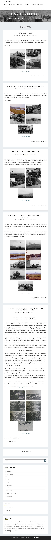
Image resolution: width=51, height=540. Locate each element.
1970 (15, 522)
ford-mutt (27, 522)
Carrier (24, 522)
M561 (10, 526)
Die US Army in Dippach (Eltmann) (25, 152)
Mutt (36, 526)
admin (26, 35)
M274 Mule (27, 4)
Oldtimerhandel (9, 490)
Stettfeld (36, 528)
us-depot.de (7, 1)
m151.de (7, 479)
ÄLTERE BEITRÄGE (26, 451)
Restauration (20, 528)
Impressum (8, 510)
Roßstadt (23, 528)
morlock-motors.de (10, 488)
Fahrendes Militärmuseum (11, 477)
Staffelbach (33, 528)
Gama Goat (33, 522)
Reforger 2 (43, 526)
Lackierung (14, 524)
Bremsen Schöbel (9, 474)
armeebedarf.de (9, 471)
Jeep (10, 524)
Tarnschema (40, 528)
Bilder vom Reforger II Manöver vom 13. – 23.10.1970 (25, 216)
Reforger (39, 526)
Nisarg (37, 537)
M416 (35, 524)
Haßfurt (6, 524)
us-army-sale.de (9, 496)
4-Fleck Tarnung (8, 522)
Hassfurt (43, 522)
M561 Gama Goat (12, 4)
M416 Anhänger (20, 4)
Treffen (43, 528)
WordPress (29, 537)
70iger (13, 522)
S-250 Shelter (40, 4)
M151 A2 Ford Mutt (30, 524)
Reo (9, 528)
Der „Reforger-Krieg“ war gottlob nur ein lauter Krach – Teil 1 (25, 308)
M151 (17, 524)
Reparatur (15, 528)
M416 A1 (38, 524)
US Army (8, 530)
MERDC (17, 526)
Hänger (8, 524)
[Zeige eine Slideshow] (25, 71)
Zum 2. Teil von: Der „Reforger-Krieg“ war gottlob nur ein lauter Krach (19, 387)
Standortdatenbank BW (11, 493)
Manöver (14, 526)
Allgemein (6, 7)
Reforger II (6, 528)
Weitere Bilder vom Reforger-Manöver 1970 (25, 86)
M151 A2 (5, 4)
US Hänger (13, 530)
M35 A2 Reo (33, 4)
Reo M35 (11, 528)
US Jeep (16, 530)
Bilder (20, 522)
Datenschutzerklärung (10, 507)
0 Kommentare (33, 35)
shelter (31, 528)
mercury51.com (9, 485)
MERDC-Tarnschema (23, 526)
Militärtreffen (33, 526)
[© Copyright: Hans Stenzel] (17, 54)
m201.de (7, 482)
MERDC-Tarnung (28, 526)
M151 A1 (20, 524)
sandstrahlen (27, 528)
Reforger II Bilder (25, 33)
